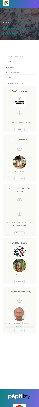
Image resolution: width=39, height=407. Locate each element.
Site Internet (20, 326)
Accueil (5, 22)
